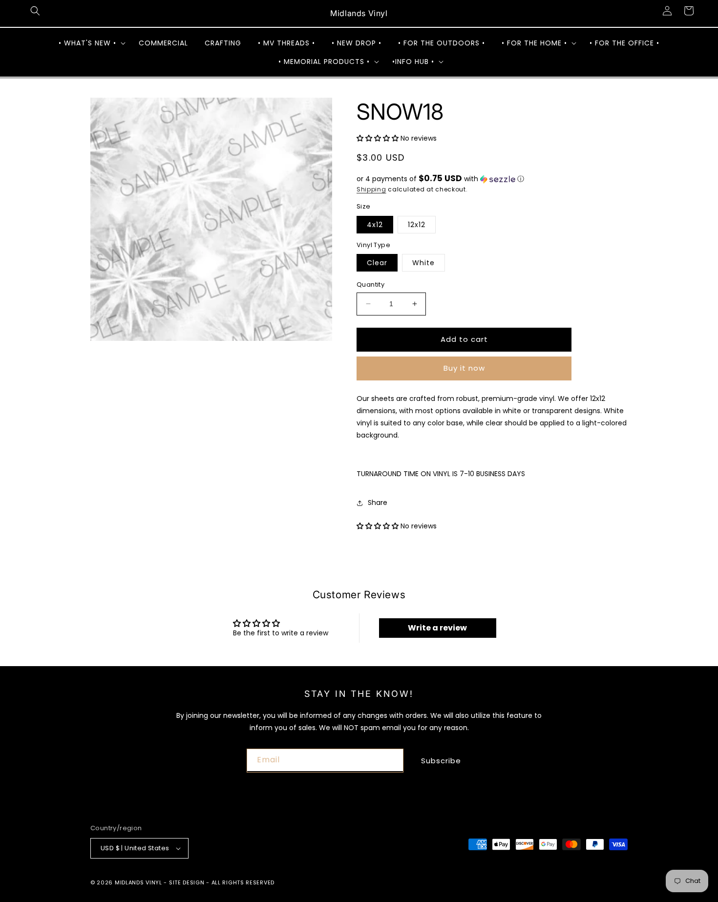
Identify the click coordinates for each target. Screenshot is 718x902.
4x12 (375, 225)
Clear (377, 263)
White (423, 263)
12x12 (416, 225)
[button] (35, 10)
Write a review (437, 627)
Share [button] (377, 502)
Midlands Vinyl (138, 882)
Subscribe (441, 760)
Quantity (370, 284)
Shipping (371, 189)
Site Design (187, 882)
